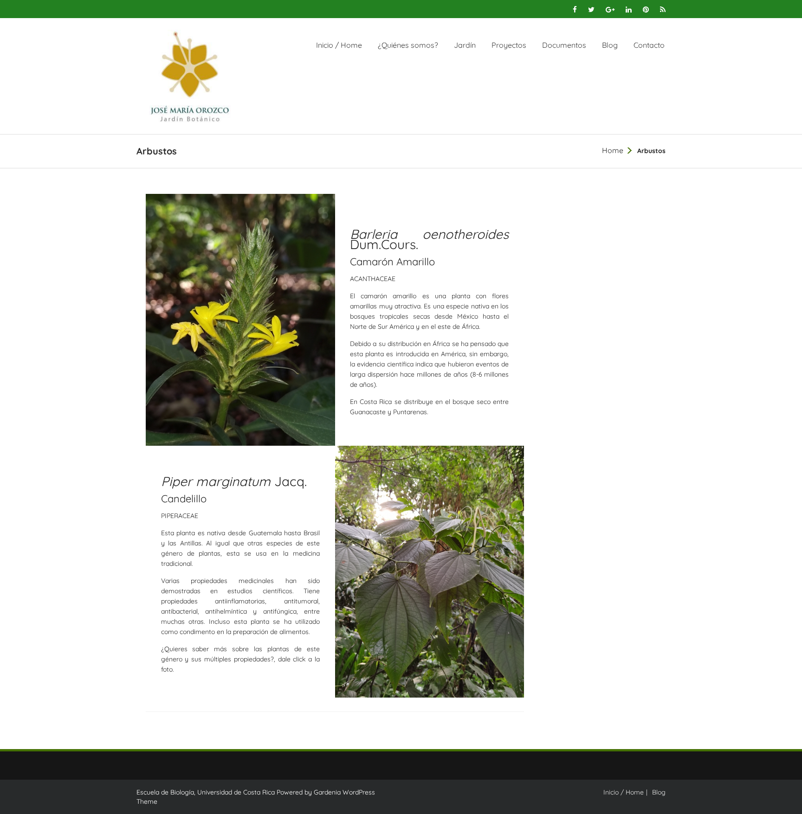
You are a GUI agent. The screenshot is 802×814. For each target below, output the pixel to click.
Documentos (564, 45)
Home (612, 150)
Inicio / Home (339, 45)
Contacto (649, 45)
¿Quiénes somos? (408, 45)
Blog (610, 45)
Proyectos (509, 45)
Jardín (465, 45)
